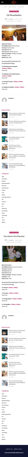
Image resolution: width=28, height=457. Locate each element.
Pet (2, 206)
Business (4, 181)
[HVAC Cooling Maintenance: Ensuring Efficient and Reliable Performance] (5, 156)
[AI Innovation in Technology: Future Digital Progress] (5, 115)
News (3, 204)
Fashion (3, 190)
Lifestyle (4, 201)
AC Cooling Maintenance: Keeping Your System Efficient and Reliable (17, 165)
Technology (4, 215)
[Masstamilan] (14, 2)
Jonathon (11, 19)
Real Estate (4, 208)
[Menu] (2, 2)
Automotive (4, 178)
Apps (3, 176)
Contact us (9, 449)
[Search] (26, 2)
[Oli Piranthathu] (14, 33)
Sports (3, 213)
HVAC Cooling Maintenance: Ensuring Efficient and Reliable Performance (17, 156)
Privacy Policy (18, 449)
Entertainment (5, 188)
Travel (3, 220)
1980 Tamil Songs (14, 11)
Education (4, 185)
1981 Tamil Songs (14, 232)
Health (3, 194)
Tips (3, 217)
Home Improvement (6, 197)
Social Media (4, 210)
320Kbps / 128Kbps (7, 68)
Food (3, 192)
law (2, 199)
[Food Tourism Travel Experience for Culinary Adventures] (5, 147)
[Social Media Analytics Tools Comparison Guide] (5, 139)
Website (3, 222)
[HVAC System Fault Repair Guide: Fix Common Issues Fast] (5, 131)
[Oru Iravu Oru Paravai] (14, 254)
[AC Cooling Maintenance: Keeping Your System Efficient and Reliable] (5, 165)
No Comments (11, 21)
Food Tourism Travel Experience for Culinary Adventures (15, 147)
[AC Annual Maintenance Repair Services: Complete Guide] (5, 123)
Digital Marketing (6, 183)
